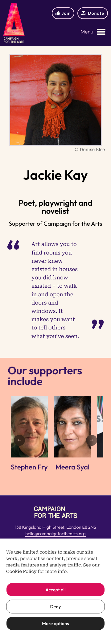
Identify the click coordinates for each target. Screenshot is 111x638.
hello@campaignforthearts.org (55, 533)
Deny (55, 606)
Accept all (55, 590)
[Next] (91, 440)
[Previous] (19, 440)
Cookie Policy (21, 571)
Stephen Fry (29, 467)
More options (55, 623)
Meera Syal (72, 467)
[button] (93, 32)
